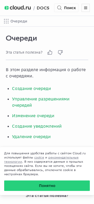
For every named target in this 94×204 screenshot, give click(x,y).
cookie (39, 157)
